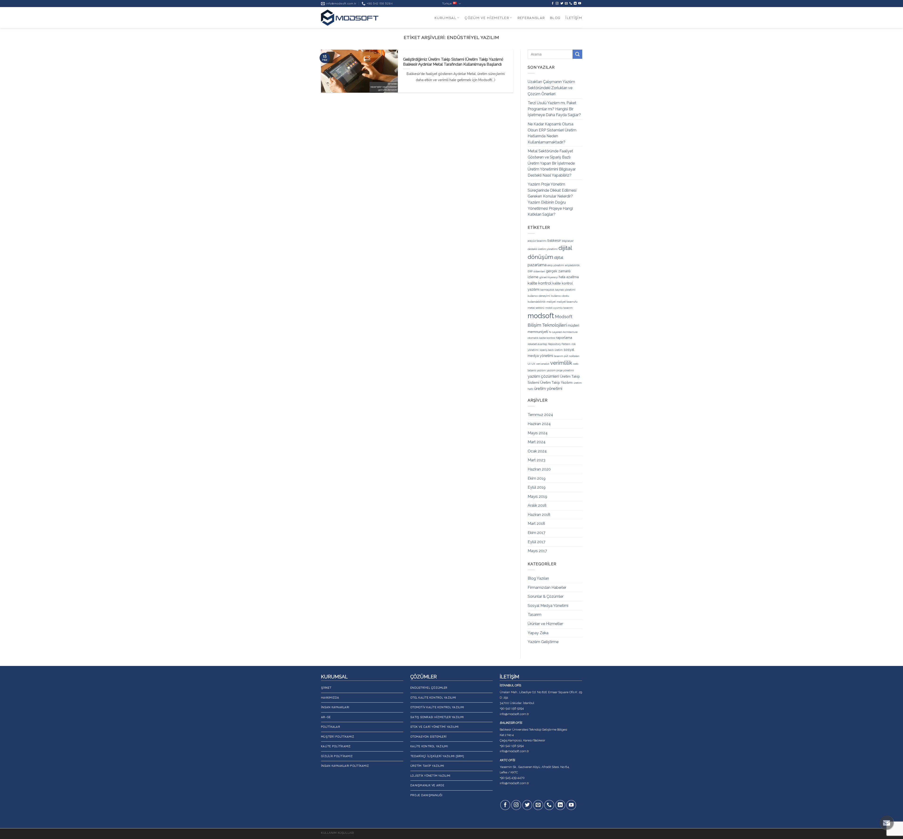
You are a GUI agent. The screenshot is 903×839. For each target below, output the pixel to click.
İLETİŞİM (573, 18)
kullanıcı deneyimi (539, 295)
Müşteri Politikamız (337, 736)
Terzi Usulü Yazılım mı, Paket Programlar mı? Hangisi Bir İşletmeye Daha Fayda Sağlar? (554, 109)
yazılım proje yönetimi (560, 370)
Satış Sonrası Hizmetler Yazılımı (437, 717)
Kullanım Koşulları (337, 833)
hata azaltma (569, 277)
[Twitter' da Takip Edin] (561, 3)
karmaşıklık (547, 289)
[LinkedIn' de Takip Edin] (575, 3)
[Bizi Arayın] (570, 3)
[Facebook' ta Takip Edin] (552, 3)
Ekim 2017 (536, 532)
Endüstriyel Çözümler (428, 687)
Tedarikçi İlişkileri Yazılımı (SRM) (437, 756)
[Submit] (577, 54)
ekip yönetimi (555, 265)
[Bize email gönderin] (566, 3)
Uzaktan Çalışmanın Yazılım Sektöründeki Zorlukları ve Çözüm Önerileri (551, 87)
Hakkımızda (330, 697)
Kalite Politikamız (336, 746)
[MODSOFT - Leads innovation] (349, 18)
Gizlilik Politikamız (337, 756)
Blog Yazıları (538, 578)
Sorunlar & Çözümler (545, 596)
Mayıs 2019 (537, 496)
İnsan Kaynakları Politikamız (345, 766)
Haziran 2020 (539, 469)
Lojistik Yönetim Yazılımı (430, 775)
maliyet (551, 301)
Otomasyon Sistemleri (428, 736)
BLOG (555, 18)
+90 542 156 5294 (512, 708)
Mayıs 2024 (538, 433)
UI (529, 363)
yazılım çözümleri (543, 376)
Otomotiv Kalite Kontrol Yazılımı (437, 707)
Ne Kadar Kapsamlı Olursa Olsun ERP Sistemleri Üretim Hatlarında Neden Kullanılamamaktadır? (552, 133)
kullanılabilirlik (537, 301)
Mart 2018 (536, 523)
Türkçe (447, 3)
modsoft (541, 316)
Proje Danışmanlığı (426, 795)
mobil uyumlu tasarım (559, 307)
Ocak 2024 (537, 451)
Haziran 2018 (539, 514)
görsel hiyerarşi (548, 277)
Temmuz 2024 (540, 414)
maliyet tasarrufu (567, 301)
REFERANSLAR (531, 18)
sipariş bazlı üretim (551, 349)
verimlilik (561, 363)
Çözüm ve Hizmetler (486, 18)
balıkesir (554, 240)
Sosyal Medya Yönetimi (548, 605)
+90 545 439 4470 (512, 778)
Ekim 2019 (537, 478)
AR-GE (326, 717)
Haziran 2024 (539, 424)
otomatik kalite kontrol (541, 337)
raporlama (564, 338)
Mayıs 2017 (537, 551)
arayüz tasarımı (537, 240)
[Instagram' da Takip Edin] (557, 3)
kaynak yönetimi (565, 289)
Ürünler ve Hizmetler (545, 623)
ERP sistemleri (536, 271)
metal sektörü (536, 307)
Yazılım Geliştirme (543, 642)
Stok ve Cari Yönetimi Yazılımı (434, 726)
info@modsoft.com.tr (514, 714)
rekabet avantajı (537, 344)
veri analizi (542, 363)
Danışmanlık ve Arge (427, 785)
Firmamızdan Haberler (547, 587)
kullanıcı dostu (560, 295)
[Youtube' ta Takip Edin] (579, 3)
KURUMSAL (445, 18)
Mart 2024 (537, 442)
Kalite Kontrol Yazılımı (429, 746)
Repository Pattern (559, 344)
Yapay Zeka (538, 632)
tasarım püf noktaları (566, 356)
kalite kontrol (539, 283)
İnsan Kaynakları (335, 707)
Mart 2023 (536, 460)
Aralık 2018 (537, 505)
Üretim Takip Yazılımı (556, 382)
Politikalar (330, 726)
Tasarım (534, 614)
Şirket (326, 687)
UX (533, 363)
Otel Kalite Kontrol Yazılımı (433, 697)
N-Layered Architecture (563, 331)
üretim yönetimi (548, 388)
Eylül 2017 (536, 541)
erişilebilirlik (572, 265)
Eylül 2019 (537, 487)
